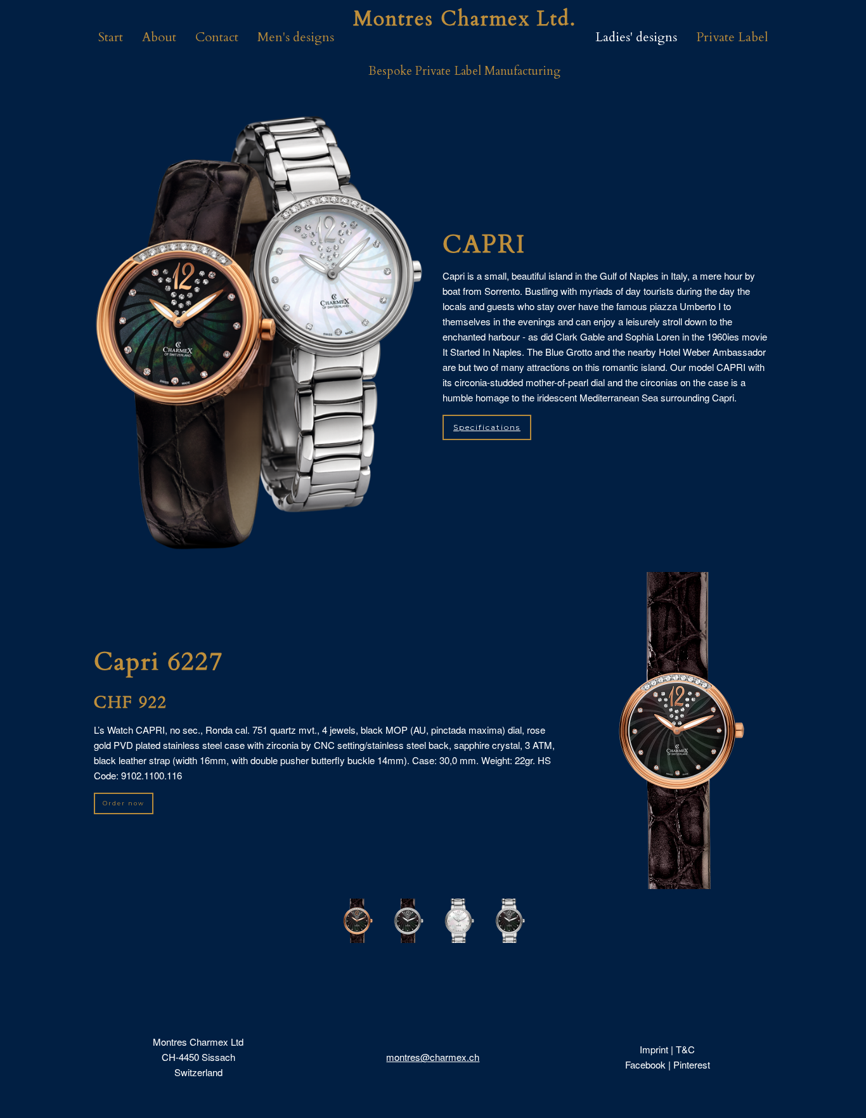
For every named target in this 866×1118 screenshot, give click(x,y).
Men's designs (295, 37)
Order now (124, 803)
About (159, 37)
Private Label (732, 37)
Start (110, 37)
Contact (216, 37)
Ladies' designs (636, 37)
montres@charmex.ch (432, 1056)
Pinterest (691, 1064)
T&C (685, 1049)
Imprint (654, 1049)
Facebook (645, 1064)
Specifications (486, 427)
